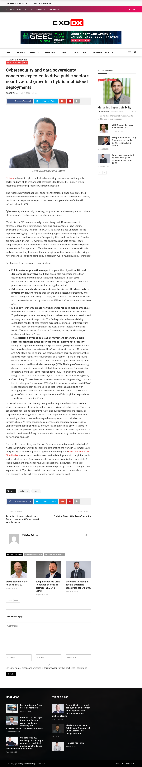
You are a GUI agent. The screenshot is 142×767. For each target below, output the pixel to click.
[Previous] (100, 172)
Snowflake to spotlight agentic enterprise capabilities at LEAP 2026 (78, 584)
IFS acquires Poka (75, 743)
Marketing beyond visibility (114, 107)
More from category (54, 554)
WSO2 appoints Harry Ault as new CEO (122, 126)
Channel (102, 80)
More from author (33, 554)
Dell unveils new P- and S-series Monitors (31, 706)
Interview (112, 80)
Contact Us (40, 9)
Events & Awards (18, 59)
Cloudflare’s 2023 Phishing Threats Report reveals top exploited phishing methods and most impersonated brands (25, 743)
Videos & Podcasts (103, 52)
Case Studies (80, 52)
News (20, 52)
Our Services (54, 9)
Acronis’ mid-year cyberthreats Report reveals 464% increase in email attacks (23, 519)
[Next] (104, 172)
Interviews (50, 52)
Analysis (34, 52)
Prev (10, 601)
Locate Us (130, 763)
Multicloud (24, 491)
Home (9, 52)
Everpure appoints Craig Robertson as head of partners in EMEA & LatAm (124, 141)
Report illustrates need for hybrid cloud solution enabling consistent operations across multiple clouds (71, 710)
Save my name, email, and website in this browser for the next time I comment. (46, 667)
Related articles (14, 554)
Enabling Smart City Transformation (72, 516)
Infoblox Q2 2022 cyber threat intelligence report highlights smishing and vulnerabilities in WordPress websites (24, 723)
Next (16, 601)
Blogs (65, 52)
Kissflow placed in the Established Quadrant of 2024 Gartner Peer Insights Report (78, 729)
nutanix (36, 491)
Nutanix (10, 178)
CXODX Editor (12, 93)
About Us (28, 9)
